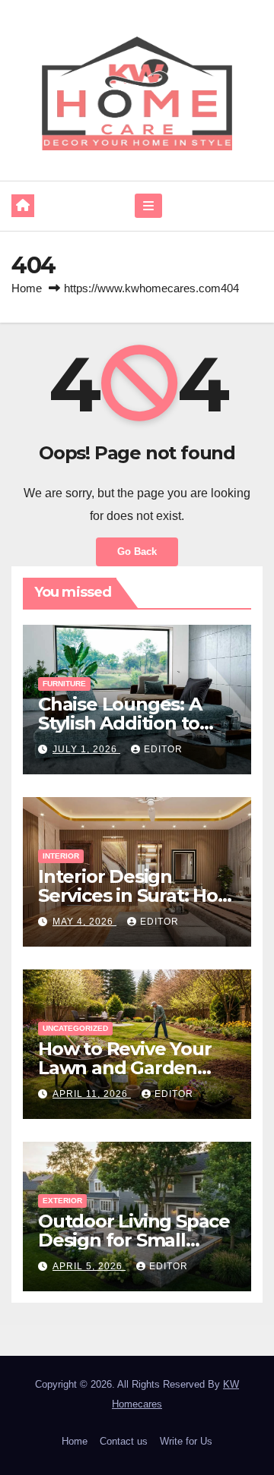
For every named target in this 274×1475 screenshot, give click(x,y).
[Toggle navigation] (148, 206)
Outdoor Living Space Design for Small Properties (134, 1240)
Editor (163, 749)
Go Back (137, 551)
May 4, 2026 (84, 921)
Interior (61, 856)
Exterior (62, 1200)
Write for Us (186, 1441)
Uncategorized (75, 1028)
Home (26, 288)
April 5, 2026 (89, 1266)
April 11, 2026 (92, 1094)
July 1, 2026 (86, 749)
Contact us (124, 1441)
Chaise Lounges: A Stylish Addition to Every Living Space (120, 723)
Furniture (64, 683)
